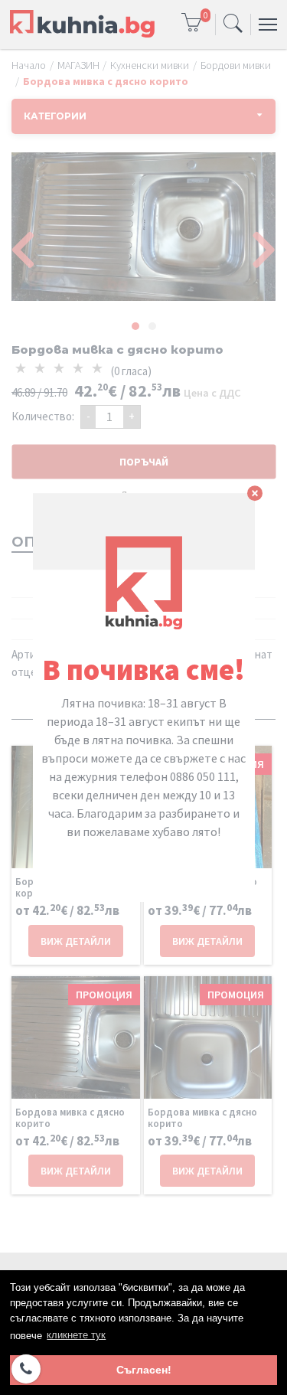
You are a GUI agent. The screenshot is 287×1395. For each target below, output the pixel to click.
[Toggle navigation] (233, 24)
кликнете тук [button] (76, 1335)
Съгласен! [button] (143, 1370)
